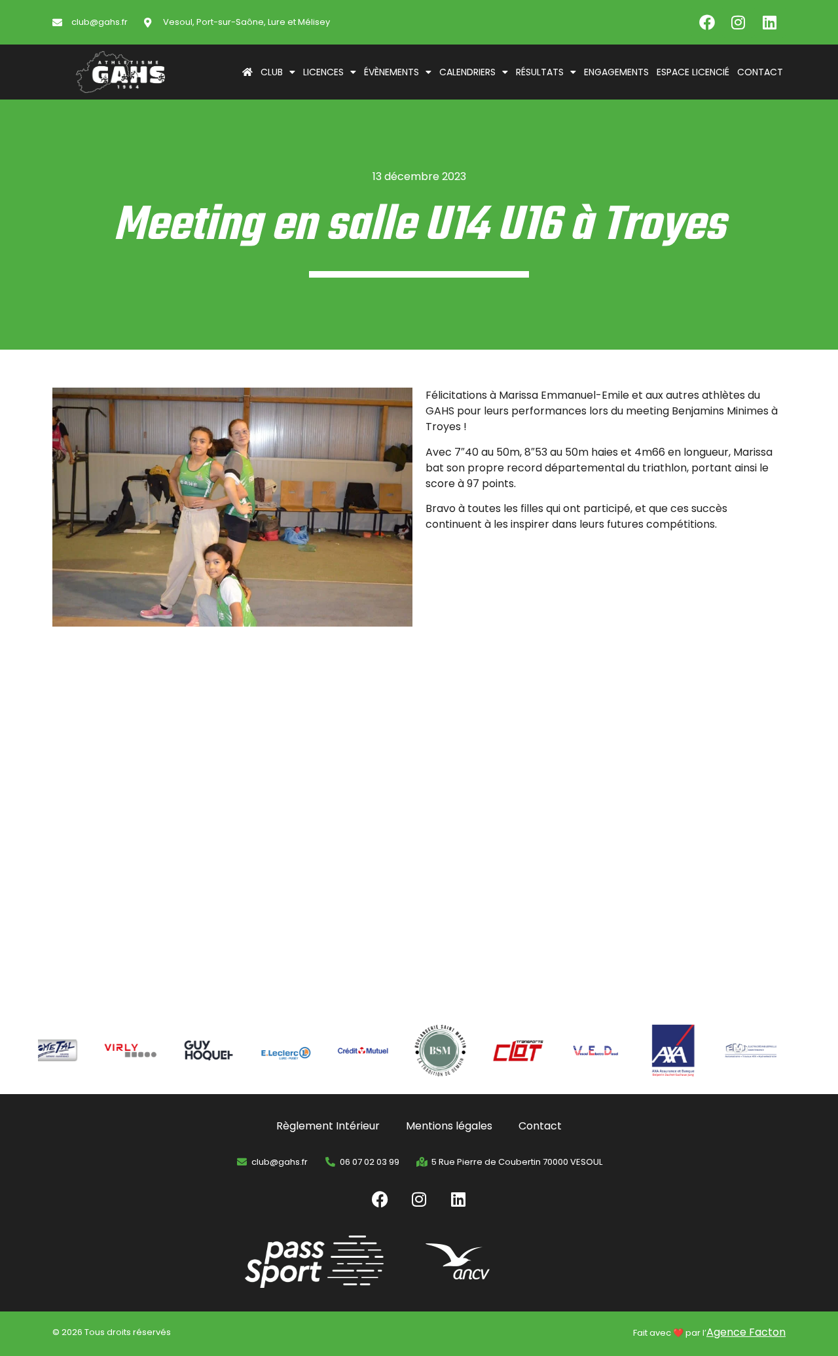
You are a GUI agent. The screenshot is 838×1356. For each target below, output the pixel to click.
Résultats (540, 72)
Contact (760, 72)
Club (272, 72)
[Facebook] (707, 22)
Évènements (391, 72)
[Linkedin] (770, 22)
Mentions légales (449, 1125)
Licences (323, 72)
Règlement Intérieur (328, 1125)
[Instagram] (738, 22)
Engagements (616, 72)
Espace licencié (693, 72)
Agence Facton (746, 1332)
